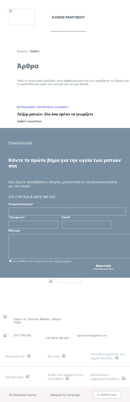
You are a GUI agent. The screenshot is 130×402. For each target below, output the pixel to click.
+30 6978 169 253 (57, 338)
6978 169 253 (44, 197)
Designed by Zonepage (65, 395)
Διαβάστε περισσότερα (29, 121)
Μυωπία (55, 356)
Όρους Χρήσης (63, 261)
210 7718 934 (18, 197)
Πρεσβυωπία (15, 377)
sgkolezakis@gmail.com (92, 335)
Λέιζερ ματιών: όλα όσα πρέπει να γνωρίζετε (55, 114)
